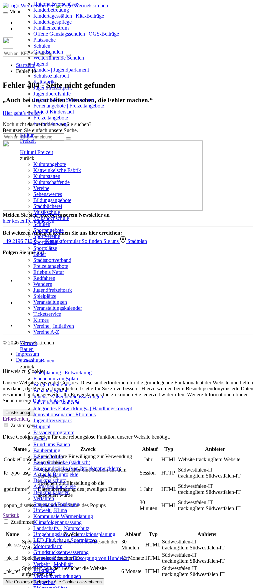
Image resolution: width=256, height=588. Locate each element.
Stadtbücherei (47, 206)
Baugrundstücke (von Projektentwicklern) (77, 468)
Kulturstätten (46, 176)
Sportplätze (45, 248)
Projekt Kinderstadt (53, 111)
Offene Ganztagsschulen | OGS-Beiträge (76, 34)
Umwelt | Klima (50, 510)
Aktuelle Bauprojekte (55, 474)
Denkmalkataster (51, 492)
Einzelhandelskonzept (56, 402)
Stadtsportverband (52, 260)
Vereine (41, 188)
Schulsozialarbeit (51, 76)
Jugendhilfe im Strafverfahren (64, 99)
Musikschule (46, 212)
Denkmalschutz (49, 480)
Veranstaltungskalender (57, 308)
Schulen (41, 46)
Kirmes (41, 320)
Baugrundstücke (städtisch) (61, 462)
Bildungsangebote (52, 200)
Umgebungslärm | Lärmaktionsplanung (74, 534)
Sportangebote (48, 230)
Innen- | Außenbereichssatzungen (68, 396)
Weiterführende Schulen (58, 58)
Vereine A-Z (46, 332)
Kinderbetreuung (51, 10)
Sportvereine (46, 236)
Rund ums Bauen (51, 444)
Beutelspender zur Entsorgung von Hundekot (81, 558)
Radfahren (44, 278)
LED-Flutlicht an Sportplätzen (65, 540)
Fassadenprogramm (53, 432)
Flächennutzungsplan (55, 378)
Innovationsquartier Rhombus (64, 414)
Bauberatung (46, 450)
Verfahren (43, 498)
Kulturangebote (49, 164)
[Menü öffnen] (5, 13)
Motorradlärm (47, 546)
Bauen (40, 438)
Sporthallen (45, 242)
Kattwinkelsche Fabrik (57, 170)
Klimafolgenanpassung (57, 522)
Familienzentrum (51, 28)
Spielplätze (44, 296)
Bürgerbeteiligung (52, 384)
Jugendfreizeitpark (52, 88)
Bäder (39, 254)
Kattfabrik (44, 82)
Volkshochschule (51, 218)
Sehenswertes (47, 194)
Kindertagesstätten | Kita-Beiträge (68, 16)
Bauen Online (48, 456)
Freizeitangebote (50, 117)
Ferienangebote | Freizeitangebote (68, 105)
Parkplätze (44, 570)
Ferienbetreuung (50, 123)
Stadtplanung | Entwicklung (62, 372)
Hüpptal (41, 426)
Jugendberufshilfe (52, 94)
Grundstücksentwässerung (61, 552)
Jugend (40, 64)
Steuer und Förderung (56, 504)
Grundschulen (48, 52)
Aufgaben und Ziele (54, 486)
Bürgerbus (44, 582)
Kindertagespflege (52, 22)
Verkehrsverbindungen (57, 576)
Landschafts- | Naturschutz (61, 528)
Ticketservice (47, 314)
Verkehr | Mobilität (53, 564)
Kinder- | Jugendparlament (61, 70)
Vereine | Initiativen (53, 326)
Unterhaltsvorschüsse (55, 4)
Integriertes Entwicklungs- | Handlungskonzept (82, 408)
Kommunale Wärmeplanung (63, 516)
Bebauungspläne (50, 390)
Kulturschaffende (51, 182)
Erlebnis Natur (48, 272)
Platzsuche (44, 40)
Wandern (42, 284)
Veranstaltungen (50, 302)
